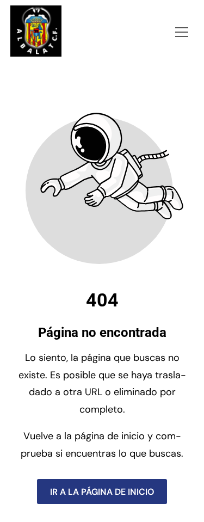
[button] (182, 32)
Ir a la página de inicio (102, 491)
